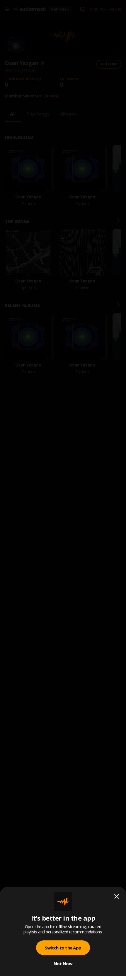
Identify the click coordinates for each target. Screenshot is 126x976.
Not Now (63, 963)
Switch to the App (63, 948)
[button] (63, 488)
